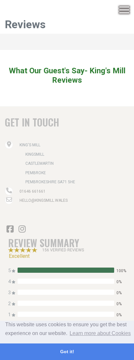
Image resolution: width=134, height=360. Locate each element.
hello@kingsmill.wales (44, 200)
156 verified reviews (63, 250)
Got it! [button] (67, 351)
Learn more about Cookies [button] (100, 333)
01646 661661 (33, 191)
